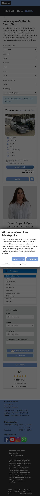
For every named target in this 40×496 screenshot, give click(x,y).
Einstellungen (32, 259)
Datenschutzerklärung (9, 264)
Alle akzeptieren (18, 259)
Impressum (22, 264)
